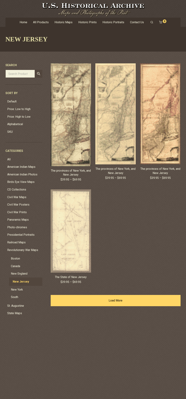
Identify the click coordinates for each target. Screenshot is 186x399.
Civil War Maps (16, 197)
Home (23, 22)
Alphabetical (15, 124)
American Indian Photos (22, 174)
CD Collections (16, 189)
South (14, 297)
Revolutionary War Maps (22, 250)
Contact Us (137, 22)
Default (12, 101)
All (9, 159)
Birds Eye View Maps (21, 182)
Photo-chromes (17, 227)
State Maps (14, 313)
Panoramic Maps (18, 219)
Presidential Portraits (21, 234)
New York (17, 289)
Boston (15, 258)
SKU (10, 131)
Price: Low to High (19, 109)
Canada (15, 266)
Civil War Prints (17, 212)
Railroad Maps (16, 242)
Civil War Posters (18, 204)
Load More (115, 300)
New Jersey (21, 281)
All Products (41, 22)
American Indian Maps (21, 167)
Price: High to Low (19, 116)
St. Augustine (15, 305)
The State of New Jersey (71, 277)
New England (19, 273)
